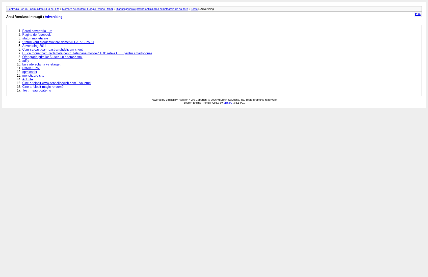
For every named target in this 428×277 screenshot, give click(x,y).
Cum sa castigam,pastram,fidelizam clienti (52, 49)
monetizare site (33, 75)
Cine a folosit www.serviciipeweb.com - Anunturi (56, 83)
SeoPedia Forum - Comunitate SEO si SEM (33, 8)
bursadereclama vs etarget (41, 64)
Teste (194, 8)
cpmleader (29, 72)
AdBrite (27, 79)
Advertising (53, 17)
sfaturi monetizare (35, 38)
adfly (25, 60)
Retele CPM (31, 68)
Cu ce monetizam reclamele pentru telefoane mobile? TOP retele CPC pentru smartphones (87, 53)
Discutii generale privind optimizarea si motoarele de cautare (152, 8)
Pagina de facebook (36, 34)
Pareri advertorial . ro (37, 31)
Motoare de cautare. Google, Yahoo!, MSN (87, 8)
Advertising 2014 (34, 46)
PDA (418, 14)
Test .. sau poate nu (36, 90)
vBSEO (228, 102)
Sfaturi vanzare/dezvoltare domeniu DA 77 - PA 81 (58, 42)
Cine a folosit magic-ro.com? (42, 87)
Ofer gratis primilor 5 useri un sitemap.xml (52, 57)
